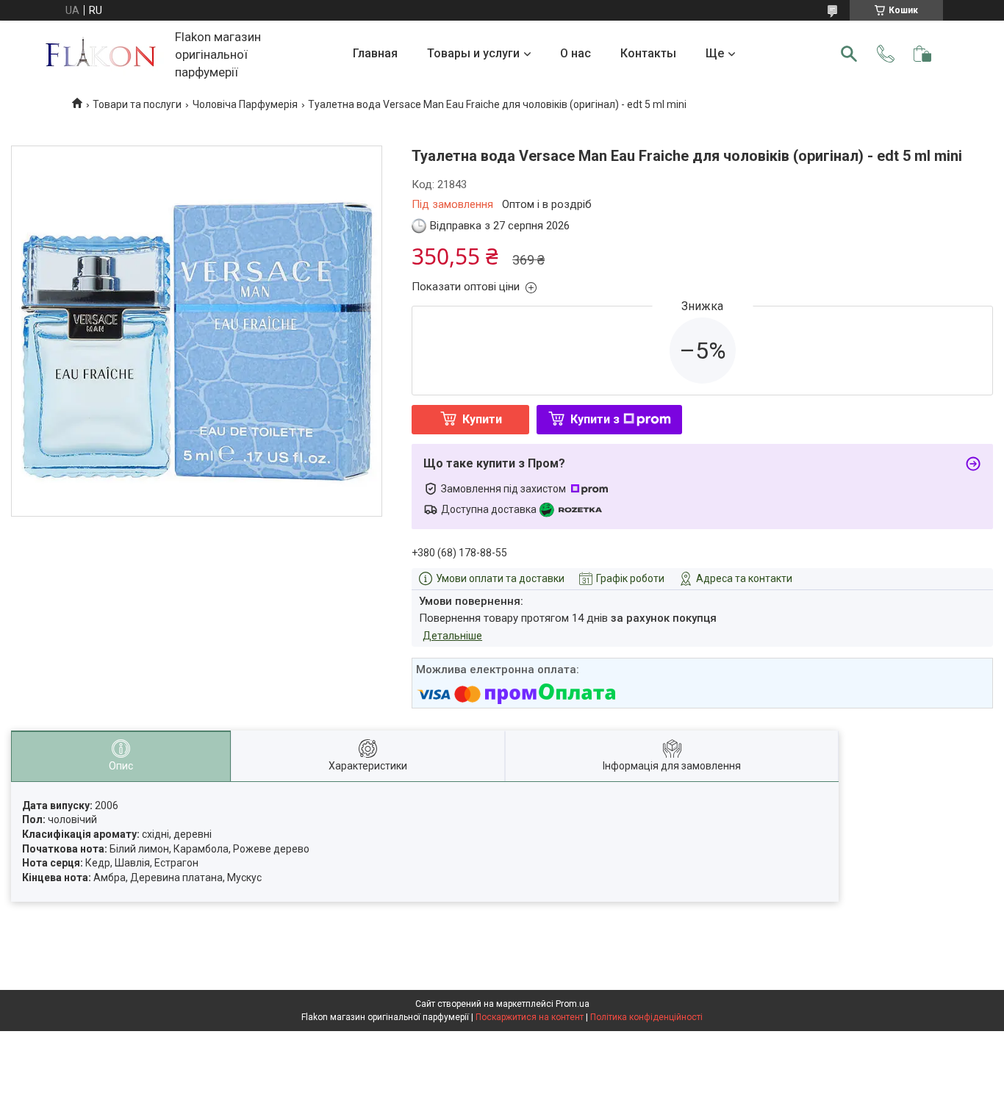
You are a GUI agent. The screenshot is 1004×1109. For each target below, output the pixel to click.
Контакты (648, 53)
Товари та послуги (137, 104)
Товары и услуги (473, 53)
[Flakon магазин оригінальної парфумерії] (102, 54)
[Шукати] (849, 53)
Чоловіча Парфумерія (245, 104)
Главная (375, 53)
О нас (575, 53)
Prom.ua (572, 1004)
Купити (482, 419)
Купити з (595, 419)
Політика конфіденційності (646, 1017)
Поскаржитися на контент (530, 1017)
